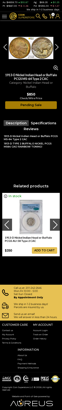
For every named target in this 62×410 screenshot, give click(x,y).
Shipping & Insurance (28, 367)
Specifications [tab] (43, 123)
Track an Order (40, 334)
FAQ (20, 359)
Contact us (7, 330)
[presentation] (7, 225)
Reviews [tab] (31, 129)
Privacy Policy (9, 338)
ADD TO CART (44, 250)
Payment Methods (27, 363)
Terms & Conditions (11, 342)
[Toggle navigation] (4, 16)
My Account (8, 334)
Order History (39, 338)
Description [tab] (16, 123)
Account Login (40, 330)
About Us (22, 355)
